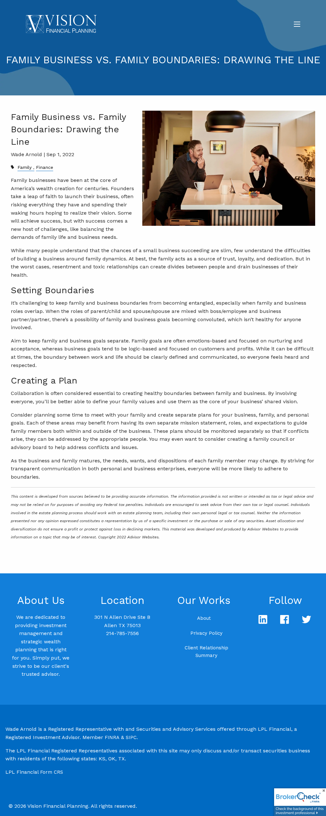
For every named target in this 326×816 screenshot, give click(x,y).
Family (25, 167)
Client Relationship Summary (206, 651)
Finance (44, 167)
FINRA (112, 737)
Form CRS (51, 772)
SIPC (131, 737)
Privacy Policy (206, 633)
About (204, 618)
